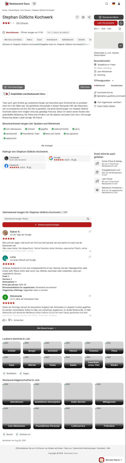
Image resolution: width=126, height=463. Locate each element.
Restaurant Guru (71, 453)
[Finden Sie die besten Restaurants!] (17, 4)
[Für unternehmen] (34, 3)
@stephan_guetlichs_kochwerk (110, 96)
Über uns (68, 448)
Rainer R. (15, 231)
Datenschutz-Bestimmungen (84, 448)
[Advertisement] (47, 189)
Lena (13, 257)
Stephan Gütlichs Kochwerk (27, 17)
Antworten (18, 320)
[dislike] (9, 320)
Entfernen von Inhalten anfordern (49, 448)
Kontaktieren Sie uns (26, 448)
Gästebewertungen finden (16, 218)
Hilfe (108, 448)
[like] (3, 320)
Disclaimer (101, 448)
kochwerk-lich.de (105, 92)
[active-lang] (113, 3)
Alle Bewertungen (45, 328)
